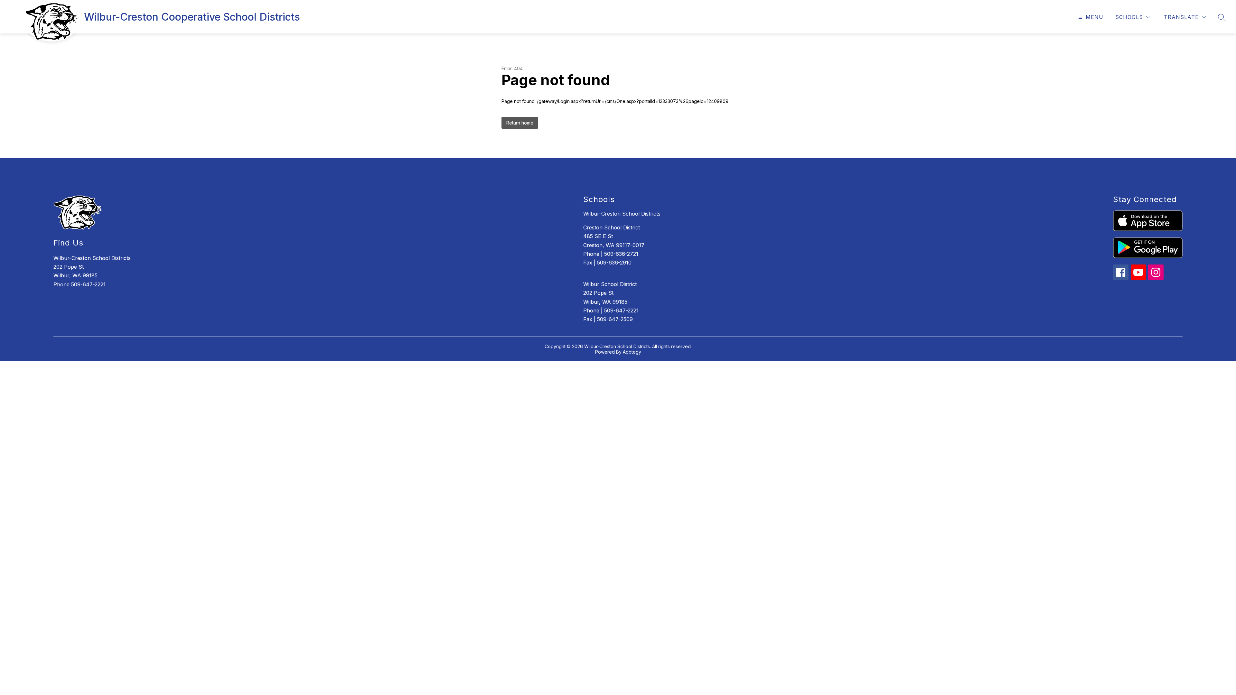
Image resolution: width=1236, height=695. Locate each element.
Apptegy (632, 352)
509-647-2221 (88, 284)
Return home (519, 122)
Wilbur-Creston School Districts (621, 213)
